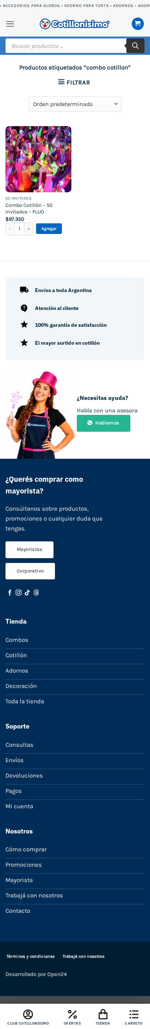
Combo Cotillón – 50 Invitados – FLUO (28, 208)
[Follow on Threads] (36, 593)
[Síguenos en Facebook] (10, 593)
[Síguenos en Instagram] (18, 593)
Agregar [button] (49, 228)
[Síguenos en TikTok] (27, 593)
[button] (10, 24)
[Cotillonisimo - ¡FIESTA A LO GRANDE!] (75, 24)
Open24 (57, 974)
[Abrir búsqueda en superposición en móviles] (75, 45)
